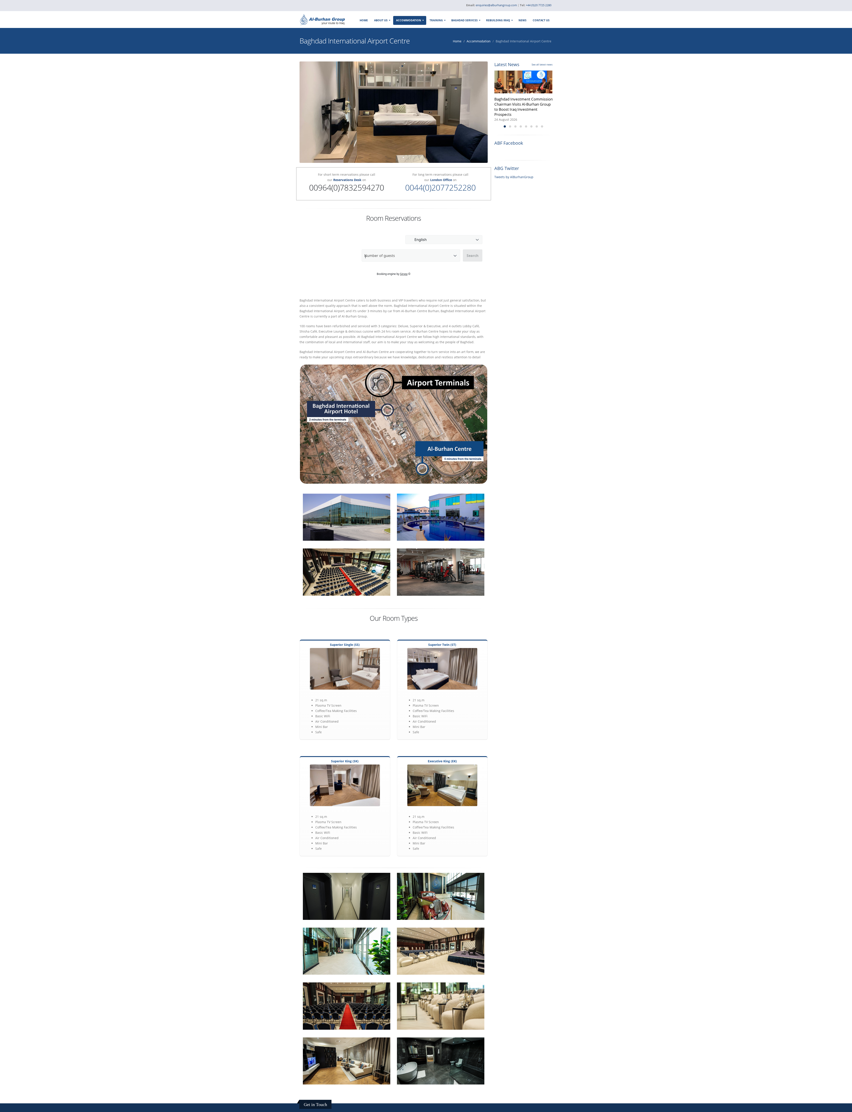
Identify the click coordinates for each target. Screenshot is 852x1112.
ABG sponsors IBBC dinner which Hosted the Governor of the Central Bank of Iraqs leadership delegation (522, 107)
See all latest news (542, 64)
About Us (381, 20)
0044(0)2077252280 (440, 187)
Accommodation (408, 20)
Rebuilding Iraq (498, 20)
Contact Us (541, 20)
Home (364, 20)
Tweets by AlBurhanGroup (513, 177)
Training (436, 20)
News (523, 20)
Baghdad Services (464, 20)
